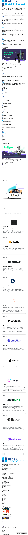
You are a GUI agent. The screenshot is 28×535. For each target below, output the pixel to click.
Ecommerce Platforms (6, 485)
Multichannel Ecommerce (7, 478)
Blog (3, 491)
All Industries (4, 496)
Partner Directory (5, 483)
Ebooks (3, 494)
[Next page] (24, 454)
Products (4, 5)
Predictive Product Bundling (8, 473)
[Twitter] (14, 521)
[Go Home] (14, 2)
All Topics (4, 495)
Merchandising (5, 470)
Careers (4, 500)
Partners (4, 72)
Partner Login (5, 486)
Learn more (4, 180)
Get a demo (4, 167)
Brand (3, 530)
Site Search (4, 469)
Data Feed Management (7, 476)
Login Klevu (4, 506)
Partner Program (5, 482)
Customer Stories (5, 490)
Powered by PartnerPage (22, 533)
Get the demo (5, 465)
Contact (3, 502)
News (3, 503)
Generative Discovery (6, 468)
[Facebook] (14, 523)
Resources (4, 85)
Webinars (4, 493)
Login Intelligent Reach (7, 507)
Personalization (5, 472)
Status (3, 531)
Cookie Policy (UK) (6, 534)
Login (3, 504)
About (3, 499)
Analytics (4, 474)
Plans (3, 70)
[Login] (14, 165)
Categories (4, 207)
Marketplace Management (7, 477)
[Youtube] (14, 526)
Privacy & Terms (5, 529)
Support (4, 533)
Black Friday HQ (5, 489)
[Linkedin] (14, 520)
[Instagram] (14, 525)
